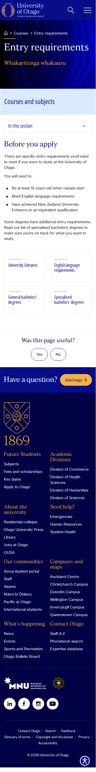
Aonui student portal (21, 571)
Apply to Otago (17, 487)
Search (50, 731)
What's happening (24, 624)
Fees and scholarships (23, 471)
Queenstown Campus (69, 615)
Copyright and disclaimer (54, 737)
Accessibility (48, 743)
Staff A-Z (57, 633)
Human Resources (66, 524)
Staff (8, 579)
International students (23, 609)
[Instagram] (38, 703)
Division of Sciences (67, 498)
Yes (39, 354)
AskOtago (73, 380)
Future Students (22, 454)
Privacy (84, 737)
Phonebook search (66, 641)
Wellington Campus (66, 599)
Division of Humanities (69, 490)
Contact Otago (66, 624)
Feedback (68, 731)
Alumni (10, 586)
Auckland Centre (64, 576)
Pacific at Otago (17, 602)
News (9, 633)
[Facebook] (24, 703)
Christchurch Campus (69, 584)
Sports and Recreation (23, 649)
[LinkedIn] (10, 703)
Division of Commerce (69, 469)
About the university (15, 509)
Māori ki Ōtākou (18, 594)
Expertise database (66, 649)
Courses (21, 33)
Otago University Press (23, 529)
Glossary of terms (17, 737)
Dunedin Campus (65, 592)
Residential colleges (20, 522)
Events (9, 641)
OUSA (9, 552)
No (58, 354)
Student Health (63, 532)
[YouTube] (52, 703)
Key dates (12, 479)
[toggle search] (71, 10)
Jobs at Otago (16, 545)
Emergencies (61, 516)
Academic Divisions (61, 457)
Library (10, 537)
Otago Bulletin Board (22, 656)
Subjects (11, 464)
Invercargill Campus (67, 607)
